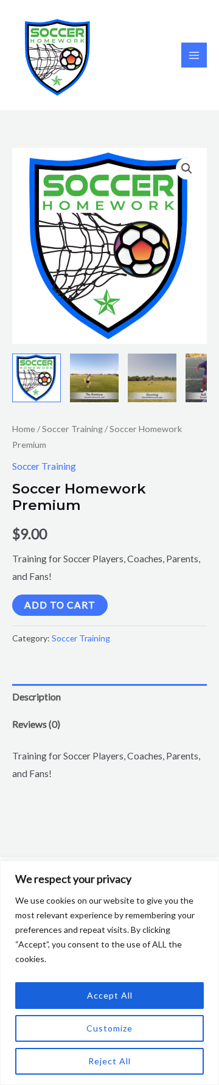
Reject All (109, 1061)
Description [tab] (36, 696)
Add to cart (60, 604)
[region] (109, 972)
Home (23, 429)
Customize (109, 1028)
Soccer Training (72, 429)
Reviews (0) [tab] (36, 724)
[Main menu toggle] (194, 55)
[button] (187, 169)
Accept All (110, 995)
